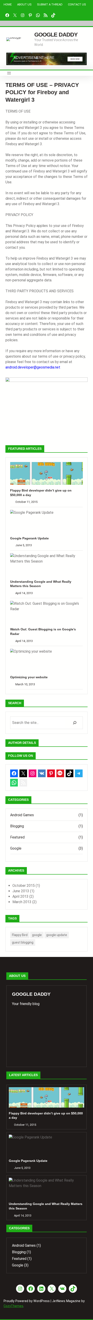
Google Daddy (56, 34)
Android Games (22, 815)
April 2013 (20, 896)
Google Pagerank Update (29, 538)
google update (56, 935)
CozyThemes (13, 1306)
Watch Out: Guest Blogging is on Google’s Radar (43, 631)
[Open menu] (9, 73)
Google (15, 848)
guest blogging (22, 942)
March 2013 (21, 902)
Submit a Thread (50, 4)
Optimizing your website (29, 677)
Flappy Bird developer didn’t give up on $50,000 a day (41, 493)
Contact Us (77, 4)
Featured (17, 837)
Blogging (17, 826)
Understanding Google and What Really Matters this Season (40, 584)
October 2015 (23, 885)
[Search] (74, 723)
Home (8, 4)
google (37, 935)
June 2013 (20, 891)
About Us (24, 4)
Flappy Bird (20, 935)
